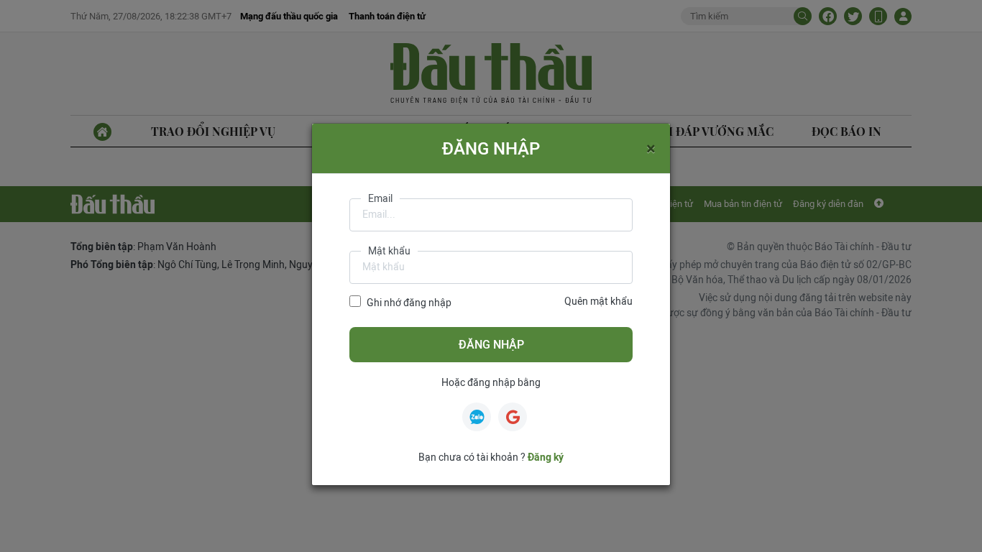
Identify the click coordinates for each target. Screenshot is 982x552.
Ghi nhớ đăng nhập (409, 302)
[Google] (512, 416)
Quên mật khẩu (598, 301)
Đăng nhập (491, 344)
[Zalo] (476, 416)
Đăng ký (546, 457)
